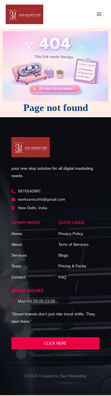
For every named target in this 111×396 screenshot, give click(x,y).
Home (16, 233)
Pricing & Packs (72, 266)
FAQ (62, 277)
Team (16, 266)
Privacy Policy (70, 233)
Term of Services (73, 244)
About (16, 244)
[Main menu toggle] (99, 14)
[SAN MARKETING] (30, 147)
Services (19, 255)
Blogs (63, 255)
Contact (18, 277)
